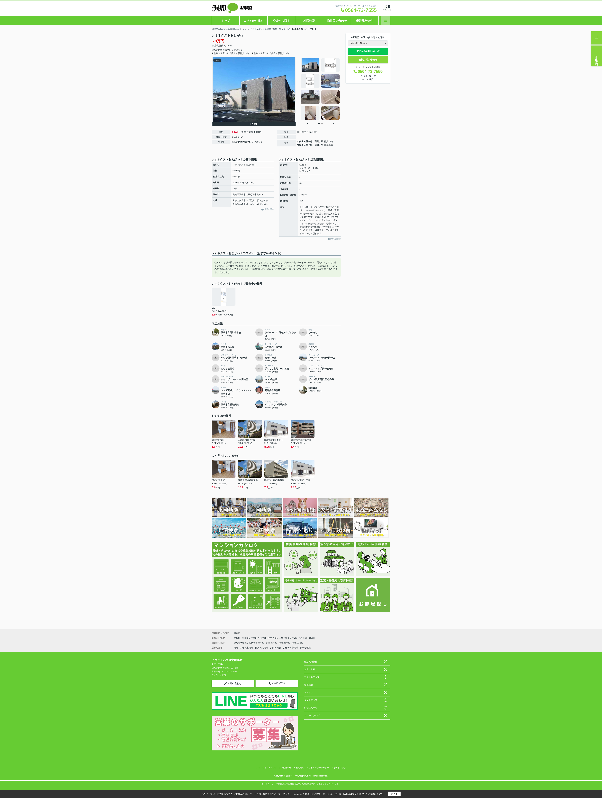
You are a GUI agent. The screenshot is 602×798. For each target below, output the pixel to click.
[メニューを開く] (386, 20)
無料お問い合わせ (368, 59)
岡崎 (236, 647)
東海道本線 (272, 643)
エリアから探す (253, 20)
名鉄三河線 (297, 643)
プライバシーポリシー (319, 767)
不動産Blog (286, 767)
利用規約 (300, 767)
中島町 (254, 638)
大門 (272, 647)
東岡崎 (249, 647)
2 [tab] (322, 123)
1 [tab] (319, 123)
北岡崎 (264, 647)
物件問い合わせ (337, 20)
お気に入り (309, 669)
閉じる (394, 794)
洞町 (287, 638)
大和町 (237, 638)
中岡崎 (295, 647)
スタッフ (308, 692)
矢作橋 (286, 647)
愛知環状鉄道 (240, 643)
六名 (242, 647)
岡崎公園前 (305, 647)
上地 (281, 638)
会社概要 (308, 684)
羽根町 (263, 638)
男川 (317, 141)
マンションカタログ (267, 767)
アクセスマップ (311, 677)
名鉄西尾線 (285, 643)
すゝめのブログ (311, 715)
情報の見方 (269, 209)
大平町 (228, 50)
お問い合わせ (234, 683)
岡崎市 (221, 50)
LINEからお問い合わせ (368, 51)
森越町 (312, 638)
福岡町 (245, 638)
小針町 (295, 638)
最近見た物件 (364, 20)
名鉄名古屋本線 (304, 141)
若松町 (304, 638)
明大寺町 (272, 638)
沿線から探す (281, 20)
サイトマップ (310, 700)
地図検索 (309, 20)
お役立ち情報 (310, 707)
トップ (226, 20)
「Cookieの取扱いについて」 (353, 794)
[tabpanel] (320, 89)
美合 (317, 144)
